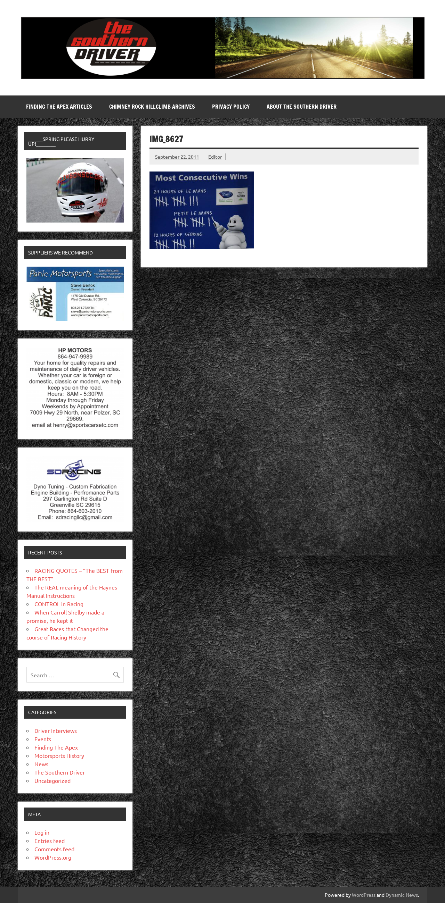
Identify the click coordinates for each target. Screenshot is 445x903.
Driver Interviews (55, 730)
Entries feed (49, 840)
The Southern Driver (59, 772)
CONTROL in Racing (58, 603)
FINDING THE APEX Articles (59, 106)
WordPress (363, 895)
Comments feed (54, 848)
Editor (215, 156)
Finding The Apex (56, 747)
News (41, 763)
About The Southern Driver (302, 106)
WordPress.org (52, 857)
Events (42, 738)
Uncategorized (52, 780)
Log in (41, 832)
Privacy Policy (231, 106)
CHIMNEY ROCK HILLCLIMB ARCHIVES (152, 106)
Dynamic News (402, 895)
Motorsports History (59, 755)
